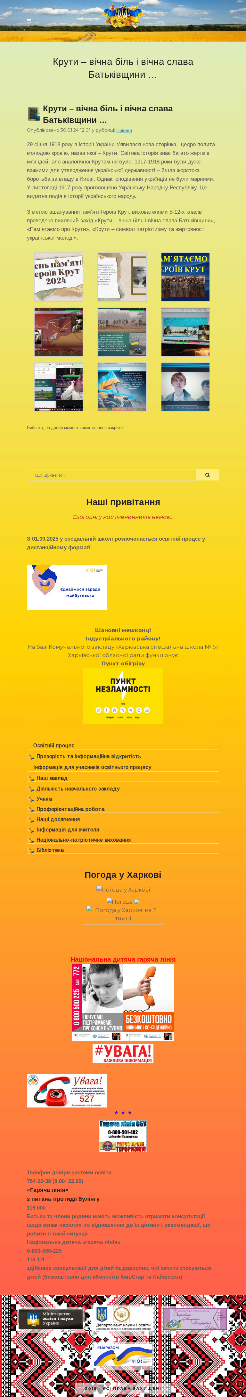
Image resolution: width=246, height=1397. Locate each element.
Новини (124, 130)
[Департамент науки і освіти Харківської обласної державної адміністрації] (122, 1331)
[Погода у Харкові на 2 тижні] (123, 912)
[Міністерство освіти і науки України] (50, 1329)
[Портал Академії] (195, 1330)
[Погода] (123, 900)
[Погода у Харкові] (123, 889)
